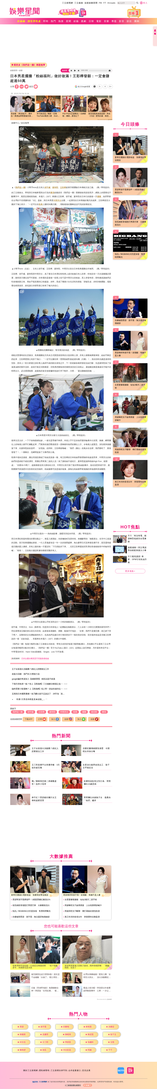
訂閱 (40, 719)
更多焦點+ (130, 571)
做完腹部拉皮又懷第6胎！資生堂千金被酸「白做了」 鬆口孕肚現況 (45, 976)
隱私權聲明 (44, 1070)
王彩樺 (63, 187)
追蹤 (66, 719)
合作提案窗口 (75, 1070)
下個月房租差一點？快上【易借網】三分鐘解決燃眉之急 (36, 684)
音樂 (106, 21)
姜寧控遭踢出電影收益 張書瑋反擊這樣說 (29, 895)
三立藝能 (78, 3)
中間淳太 (57, 200)
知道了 (88, 1085)
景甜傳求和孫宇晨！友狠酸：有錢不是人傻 (81, 895)
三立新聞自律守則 (59, 1070)
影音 (121, 21)
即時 (46, 21)
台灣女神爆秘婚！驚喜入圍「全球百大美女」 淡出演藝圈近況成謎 (97, 976)
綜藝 (76, 21)
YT (104, 3)
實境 (52, 193)
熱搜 (61, 21)
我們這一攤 (20, 187)
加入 (53, 719)
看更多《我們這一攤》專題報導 (29, 65)
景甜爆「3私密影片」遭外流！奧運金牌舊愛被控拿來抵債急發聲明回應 (22, 115)
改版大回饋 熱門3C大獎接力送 (26, 674)
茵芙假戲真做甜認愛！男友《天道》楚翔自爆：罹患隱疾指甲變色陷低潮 (99, 115)
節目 (129, 21)
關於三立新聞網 (30, 1070)
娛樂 (21, 70)
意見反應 (86, 1070)
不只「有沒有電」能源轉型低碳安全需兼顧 (137, 539)
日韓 (91, 21)
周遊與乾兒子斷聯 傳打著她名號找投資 (82, 911)
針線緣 (21, 21)
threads (111, 3)
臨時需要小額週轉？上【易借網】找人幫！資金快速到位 (36, 689)
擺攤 (99, 196)
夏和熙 (55, 187)
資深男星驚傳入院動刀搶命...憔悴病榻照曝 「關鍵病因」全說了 (87, 967)
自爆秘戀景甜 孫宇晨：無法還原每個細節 (31, 917)
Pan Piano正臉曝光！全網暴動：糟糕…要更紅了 (74, 115)
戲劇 (83, 21)
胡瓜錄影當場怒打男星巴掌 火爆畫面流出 (31, 905)
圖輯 (137, 21)
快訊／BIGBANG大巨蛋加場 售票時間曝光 (32, 911)
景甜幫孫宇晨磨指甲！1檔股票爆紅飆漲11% (31, 899)
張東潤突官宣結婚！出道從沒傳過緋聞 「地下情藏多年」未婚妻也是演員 (35, 967)
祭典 (41, 204)
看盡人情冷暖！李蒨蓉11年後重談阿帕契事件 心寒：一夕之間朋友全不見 (97, 989)
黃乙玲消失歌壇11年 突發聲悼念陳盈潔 (82, 917)
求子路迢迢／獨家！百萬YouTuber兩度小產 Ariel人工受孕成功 (48, 115)
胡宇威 (47, 187)
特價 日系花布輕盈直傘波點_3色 (31, 699)
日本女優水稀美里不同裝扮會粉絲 (35, 658)
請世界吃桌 (34, 21)
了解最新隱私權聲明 (73, 1085)
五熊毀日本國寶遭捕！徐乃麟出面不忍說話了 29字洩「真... (38, 694)
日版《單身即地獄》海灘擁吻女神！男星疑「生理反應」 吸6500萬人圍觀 (45, 989)
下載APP (28, 719)
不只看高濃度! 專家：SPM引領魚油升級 (137, 559)
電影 (99, 21)
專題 (114, 21)
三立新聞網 (67, 3)
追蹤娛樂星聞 (91, 3)
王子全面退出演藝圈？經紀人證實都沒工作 (30, 669)
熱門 (53, 21)
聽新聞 (64, 70)
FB (100, 3)
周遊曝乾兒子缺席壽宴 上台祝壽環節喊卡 (83, 905)
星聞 (68, 21)
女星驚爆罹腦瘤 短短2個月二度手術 (81, 899)
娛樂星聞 (13, 70)
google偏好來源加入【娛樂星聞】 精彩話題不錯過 (33, 679)
